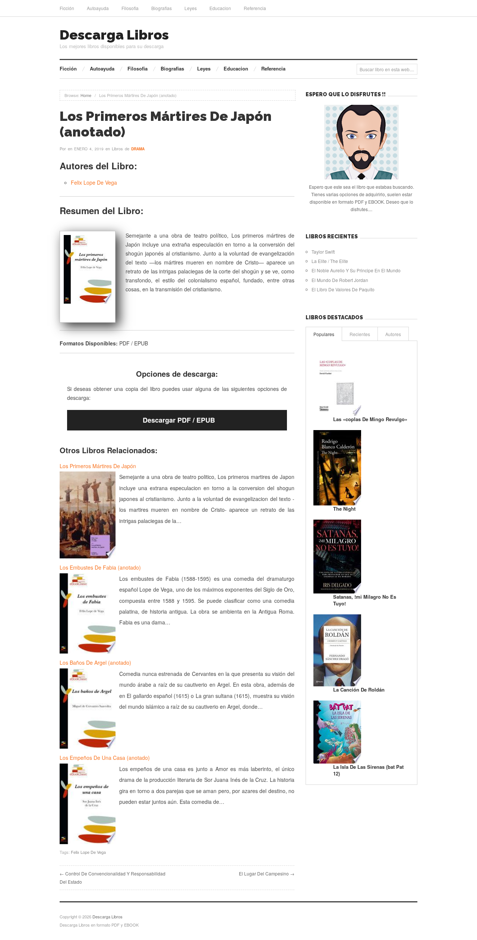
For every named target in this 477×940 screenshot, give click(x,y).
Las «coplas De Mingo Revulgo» (370, 419)
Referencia (255, 8)
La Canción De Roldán (359, 689)
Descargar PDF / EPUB (179, 420)
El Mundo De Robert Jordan (340, 280)
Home (85, 95)
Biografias (161, 8)
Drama (138, 148)
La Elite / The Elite (330, 261)
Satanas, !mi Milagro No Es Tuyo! (364, 600)
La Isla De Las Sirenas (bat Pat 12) (368, 770)
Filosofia (130, 8)
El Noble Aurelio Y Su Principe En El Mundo (356, 270)
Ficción (67, 8)
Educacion (220, 8)
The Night (344, 508)
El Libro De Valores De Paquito (343, 289)
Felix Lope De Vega (94, 182)
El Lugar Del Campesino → (266, 873)
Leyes (190, 8)
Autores (393, 334)
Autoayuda (98, 8)
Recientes (360, 334)
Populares (323, 334)
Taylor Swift (323, 251)
